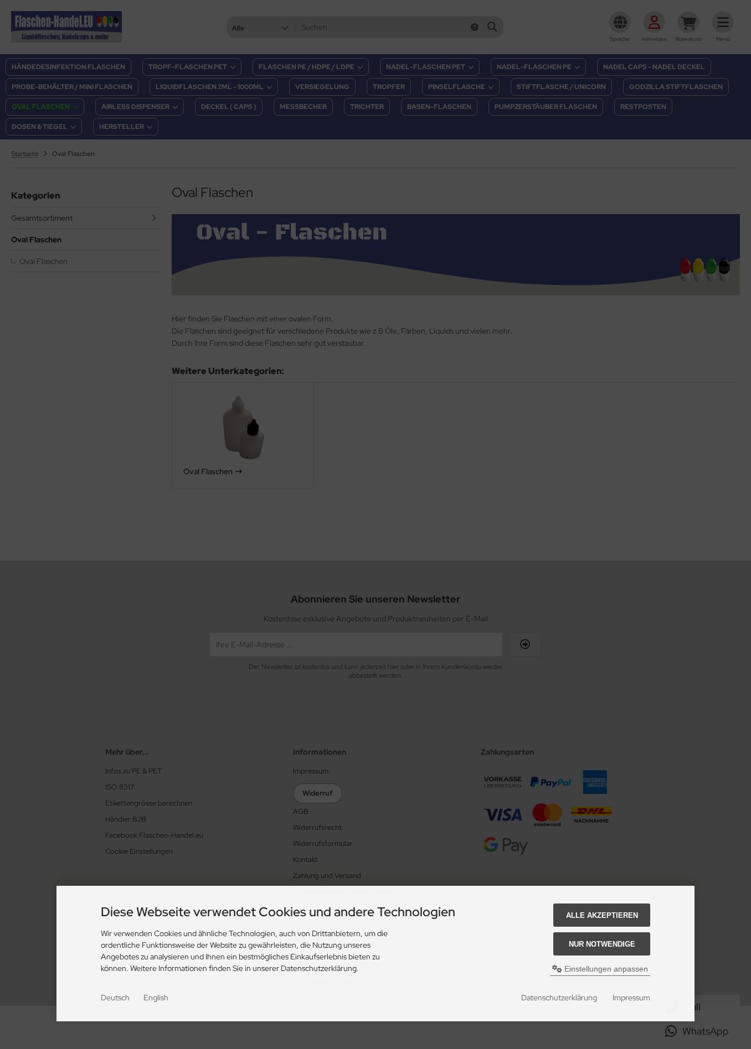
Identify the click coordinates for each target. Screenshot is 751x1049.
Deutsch (115, 998)
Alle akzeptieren (602, 915)
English (155, 998)
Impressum (631, 998)
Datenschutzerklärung (559, 998)
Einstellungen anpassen (605, 968)
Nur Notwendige (602, 944)
